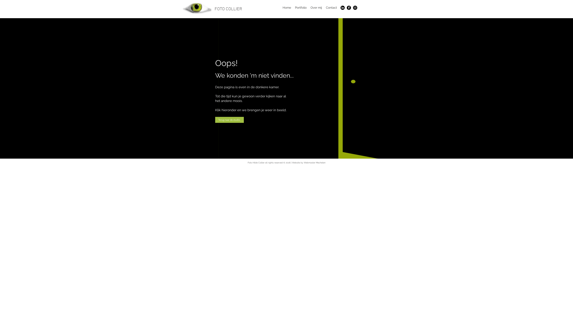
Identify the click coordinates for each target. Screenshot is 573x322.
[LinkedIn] (343, 8)
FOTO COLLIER (228, 9)
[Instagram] (355, 8)
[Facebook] (349, 8)
